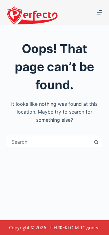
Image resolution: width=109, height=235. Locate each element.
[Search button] (96, 142)
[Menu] (99, 12)
